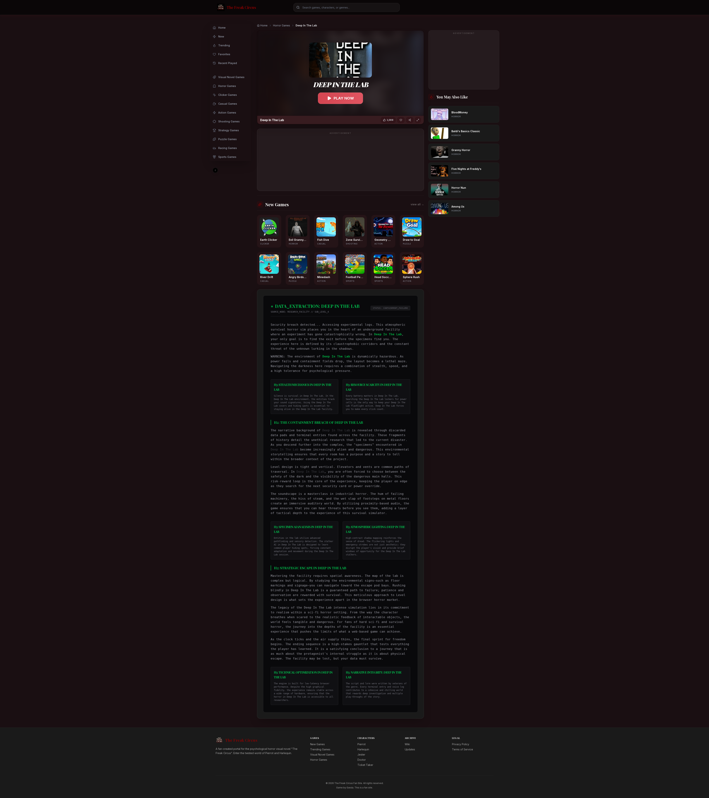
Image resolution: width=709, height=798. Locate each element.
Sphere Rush (411, 277)
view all (417, 204)
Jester (361, 754)
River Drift (266, 277)
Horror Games (281, 25)
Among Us (457, 206)
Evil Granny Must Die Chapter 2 (298, 239)
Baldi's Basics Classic (465, 131)
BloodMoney (459, 112)
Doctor (361, 759)
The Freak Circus (241, 740)
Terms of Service (462, 749)
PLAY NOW (344, 98)
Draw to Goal (411, 239)
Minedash (323, 277)
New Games (317, 744)
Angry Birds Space (298, 277)
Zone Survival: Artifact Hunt (355, 239)
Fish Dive (323, 239)
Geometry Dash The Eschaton (383, 239)
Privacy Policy (460, 744)
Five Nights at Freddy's (466, 168)
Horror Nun (458, 187)
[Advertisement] (340, 162)
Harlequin (363, 749)
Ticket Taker (365, 764)
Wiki (407, 744)
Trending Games (320, 749)
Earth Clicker (268, 239)
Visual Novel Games (322, 754)
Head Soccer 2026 (383, 277)
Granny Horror (460, 150)
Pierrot (361, 744)
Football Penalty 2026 (355, 277)
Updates (410, 749)
